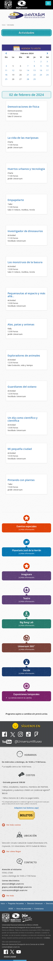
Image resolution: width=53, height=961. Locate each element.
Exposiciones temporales (26, 694)
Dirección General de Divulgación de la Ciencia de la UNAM (23, 944)
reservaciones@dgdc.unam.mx (14, 890)
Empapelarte (16, 200)
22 (34, 74)
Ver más (10, 895)
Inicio (3, 25)
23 (41, 74)
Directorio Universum (35, 903)
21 (28, 74)
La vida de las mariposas (23, 137)
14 (28, 70)
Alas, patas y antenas (21, 324)
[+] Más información (26, 529)
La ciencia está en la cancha (20, 698)
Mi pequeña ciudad (20, 449)
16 (41, 70)
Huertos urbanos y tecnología (26, 169)
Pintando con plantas (21, 480)
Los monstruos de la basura (25, 262)
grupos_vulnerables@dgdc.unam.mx (17, 887)
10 (47, 66)
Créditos (47, 938)
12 (13, 70)
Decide (26, 670)
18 (6, 74)
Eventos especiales (27, 526)
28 (28, 79)
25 (6, 79)
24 (47, 74)
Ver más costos (13, 825)
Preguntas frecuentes (16, 903)
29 (34, 79)
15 (34, 70)
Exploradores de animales (24, 355)
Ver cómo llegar (13, 851)
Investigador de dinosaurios (25, 231)
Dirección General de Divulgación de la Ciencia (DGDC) (21, 927)
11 (6, 70)
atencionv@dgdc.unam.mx (13, 884)
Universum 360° (26, 646)
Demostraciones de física (23, 106)
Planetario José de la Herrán (26, 550)
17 (47, 70)
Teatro (26, 598)
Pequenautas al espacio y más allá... (26, 295)
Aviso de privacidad (23, 909)
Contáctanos (39, 909)
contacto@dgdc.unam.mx (11, 947)
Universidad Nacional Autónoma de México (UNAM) (20, 925)
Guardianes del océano (22, 386)
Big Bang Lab (26, 622)
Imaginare (26, 574)
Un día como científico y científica (23, 419)
